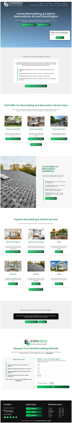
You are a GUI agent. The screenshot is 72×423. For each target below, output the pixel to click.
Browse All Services (36, 144)
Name (38, 364)
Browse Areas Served (44, 24)
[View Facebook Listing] (7, 418)
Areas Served (34, 5)
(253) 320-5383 (8, 414)
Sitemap (49, 420)
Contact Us (53, 5)
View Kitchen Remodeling (13, 251)
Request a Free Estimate (29, 24)
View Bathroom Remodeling (36, 251)
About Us (42, 3)
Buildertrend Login (62, 5)
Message (39, 375)
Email (38, 368)
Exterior (64, 3)
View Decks (59, 251)
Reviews (41, 5)
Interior (57, 3)
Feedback (34, 408)
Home (36, 3)
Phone (38, 371)
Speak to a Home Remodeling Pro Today (36, 86)
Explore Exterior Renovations (59, 138)
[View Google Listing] (5, 418)
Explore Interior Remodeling (36, 138)
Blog (47, 5)
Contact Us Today (51, 198)
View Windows (13, 283)
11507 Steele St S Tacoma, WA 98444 (9, 411)
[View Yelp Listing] (10, 418)
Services (49, 3)
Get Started (43, 321)
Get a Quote (60, 37)
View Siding (59, 283)
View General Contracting (13, 138)
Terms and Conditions (41, 420)
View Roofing (36, 283)
